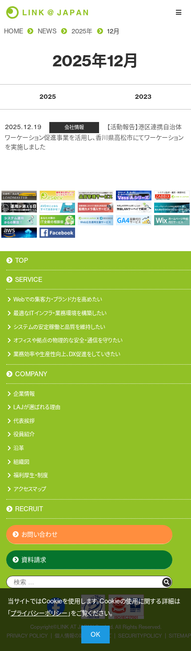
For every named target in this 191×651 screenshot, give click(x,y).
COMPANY (31, 374)
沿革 (18, 448)
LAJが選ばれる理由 (36, 407)
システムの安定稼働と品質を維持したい (59, 327)
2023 (143, 97)
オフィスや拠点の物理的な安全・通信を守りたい (67, 340)
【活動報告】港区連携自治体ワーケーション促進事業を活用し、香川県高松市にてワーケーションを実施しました (94, 137)
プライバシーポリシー (39, 613)
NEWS (47, 31)
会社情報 (74, 127)
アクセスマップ (29, 489)
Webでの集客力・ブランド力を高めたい (57, 299)
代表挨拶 (24, 421)
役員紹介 (24, 434)
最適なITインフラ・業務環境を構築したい (59, 313)
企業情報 (24, 394)
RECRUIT (29, 509)
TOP (21, 260)
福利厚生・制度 (30, 475)
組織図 (21, 462)
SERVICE (28, 280)
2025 (48, 97)
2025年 (82, 31)
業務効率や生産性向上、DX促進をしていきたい (66, 354)
